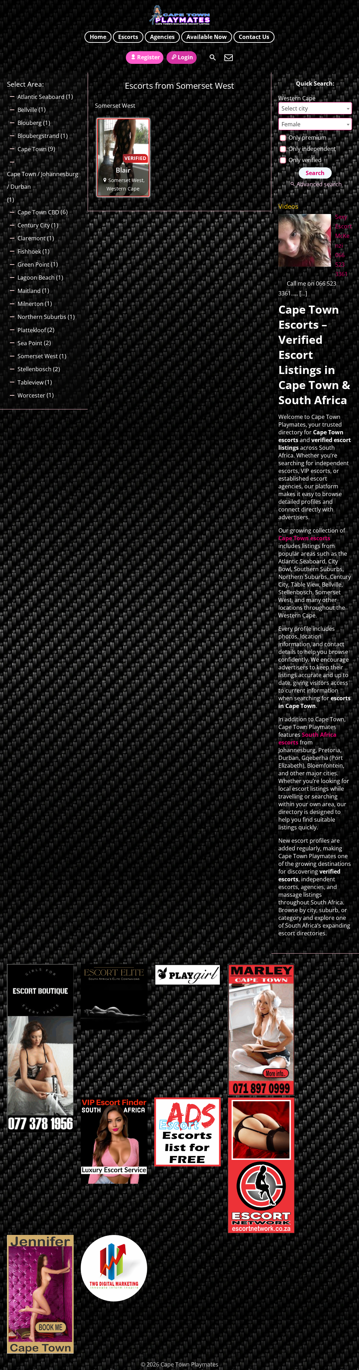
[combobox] (315, 108)
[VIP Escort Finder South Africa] (114, 1181)
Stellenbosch (35, 369)
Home (98, 37)
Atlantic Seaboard (41, 97)
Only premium (306, 137)
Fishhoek (29, 251)
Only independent (311, 149)
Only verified (304, 160)
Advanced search (319, 184)
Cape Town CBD (38, 212)
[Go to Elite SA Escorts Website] (261, 1093)
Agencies (162, 37)
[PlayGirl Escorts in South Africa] (187, 983)
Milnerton (30, 304)
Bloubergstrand (38, 136)
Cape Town (32, 149)
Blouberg (30, 123)
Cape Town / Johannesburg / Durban (42, 180)
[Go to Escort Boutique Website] (40, 1130)
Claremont (32, 238)
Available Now (207, 37)
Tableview (30, 382)
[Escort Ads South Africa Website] (187, 1164)
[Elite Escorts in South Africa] (114, 1027)
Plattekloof (32, 330)
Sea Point (30, 343)
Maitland (29, 291)
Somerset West (38, 356)
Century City (34, 225)
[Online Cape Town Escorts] (40, 1351)
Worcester (31, 395)
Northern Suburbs (42, 317)
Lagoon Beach (36, 277)
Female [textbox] (291, 124)
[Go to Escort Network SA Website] (261, 1231)
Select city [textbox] (295, 108)
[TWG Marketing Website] (114, 1299)
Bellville (27, 110)
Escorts (128, 37)
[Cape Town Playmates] (179, 15)
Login (185, 57)
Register (148, 57)
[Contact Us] (228, 57)
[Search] (212, 57)
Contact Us (254, 37)
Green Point (33, 264)
